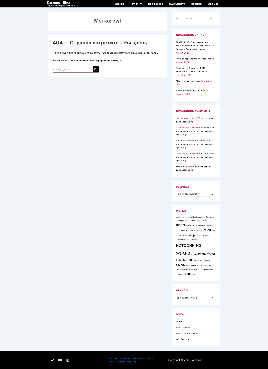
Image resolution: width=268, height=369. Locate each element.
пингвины (180, 270)
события (179, 274)
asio (196, 217)
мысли (180, 265)
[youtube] (60, 360)
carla (212, 217)
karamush (180, 140)
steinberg (201, 225)
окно (210, 265)
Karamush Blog (58, 2)
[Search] (96, 69)
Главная (119, 3)
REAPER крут (177, 3)
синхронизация (207, 270)
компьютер (184, 260)
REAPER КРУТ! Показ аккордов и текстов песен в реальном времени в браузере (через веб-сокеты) (195, 46)
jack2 (187, 221)
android (191, 217)
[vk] (52, 360)
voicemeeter (195, 230)
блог (213, 230)
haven (178, 221)
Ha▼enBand (155, 3)
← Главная (72, 60)
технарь (189, 274)
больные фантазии (183, 236)
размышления (194, 270)
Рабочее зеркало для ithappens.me (193, 58)
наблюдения (191, 265)
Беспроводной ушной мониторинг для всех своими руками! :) (195, 131)
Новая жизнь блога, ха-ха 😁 (190, 90)
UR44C (183, 230)
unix (177, 230)
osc (197, 221)
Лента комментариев (186, 333)
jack (183, 221)
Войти (179, 321)
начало (199, 265)
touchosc (209, 225)
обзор (205, 265)
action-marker (181, 217)
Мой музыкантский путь (188, 81)
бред (195, 235)
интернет (194, 240)
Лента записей (183, 327)
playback (203, 221)
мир (201, 260)
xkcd (207, 230)
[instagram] (68, 360)
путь (186, 270)
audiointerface (204, 217)
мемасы (196, 260)
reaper (180, 225)
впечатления (204, 236)
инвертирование (182, 240)
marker (192, 221)
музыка (207, 260)
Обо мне (213, 3)
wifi (202, 230)
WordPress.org (183, 339)
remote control (191, 225)
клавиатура (206, 254)
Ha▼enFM (136, 3)
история (194, 254)
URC (188, 230)
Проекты (196, 3)
